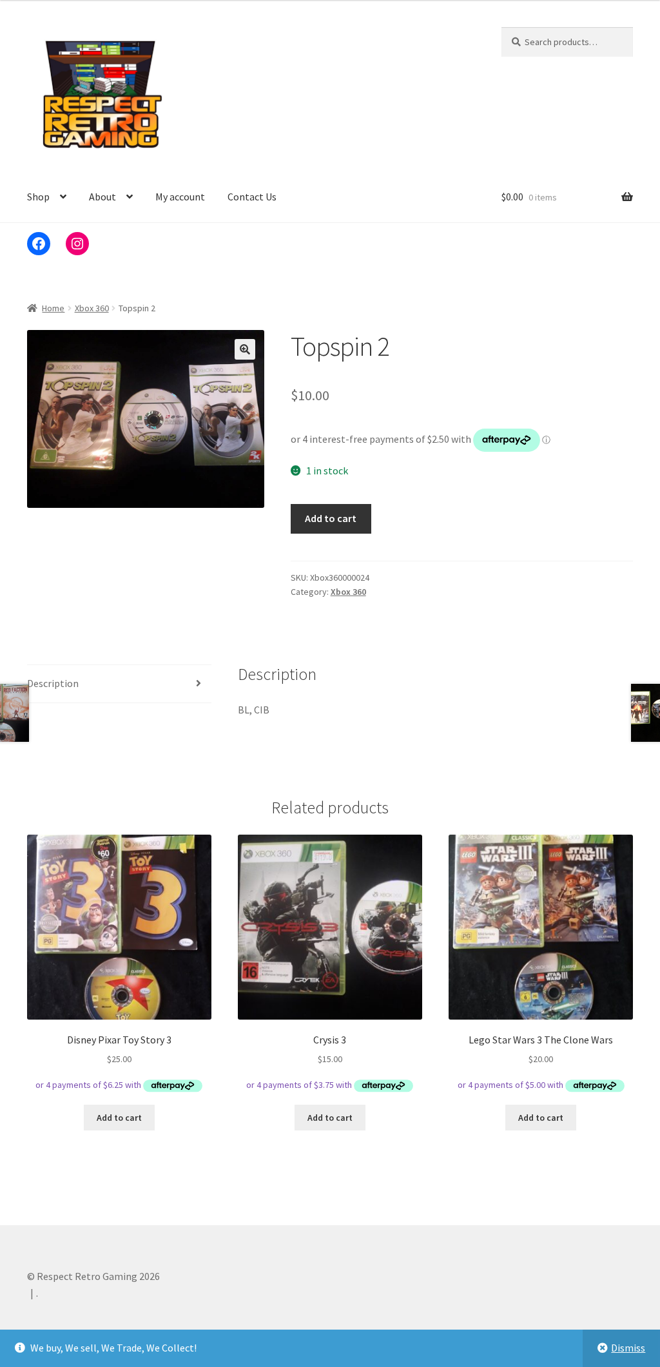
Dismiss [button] (628, 1347)
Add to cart (330, 518)
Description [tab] (53, 683)
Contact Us (252, 196)
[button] (245, 349)
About (102, 196)
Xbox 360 (92, 308)
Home (53, 308)
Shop (38, 196)
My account (180, 196)
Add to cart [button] (119, 1117)
